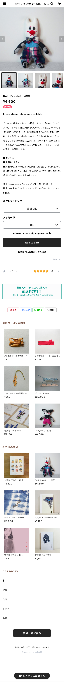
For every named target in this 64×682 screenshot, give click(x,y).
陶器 (4, 618)
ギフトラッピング (12, 201)
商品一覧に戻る (32, 633)
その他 (5, 609)
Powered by (28, 652)
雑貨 (4, 590)
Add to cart (32, 242)
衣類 (4, 599)
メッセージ (9, 217)
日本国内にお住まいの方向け (32, 251)
